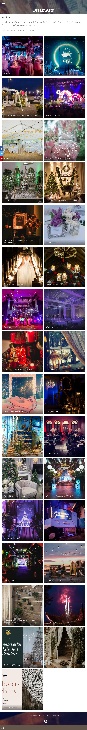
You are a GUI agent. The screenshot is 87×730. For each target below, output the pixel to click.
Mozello (37, 715)
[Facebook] (41, 721)
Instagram (31, 30)
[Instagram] (46, 721)
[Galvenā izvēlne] (3, 3)
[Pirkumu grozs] (2, 727)
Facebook (22, 30)
